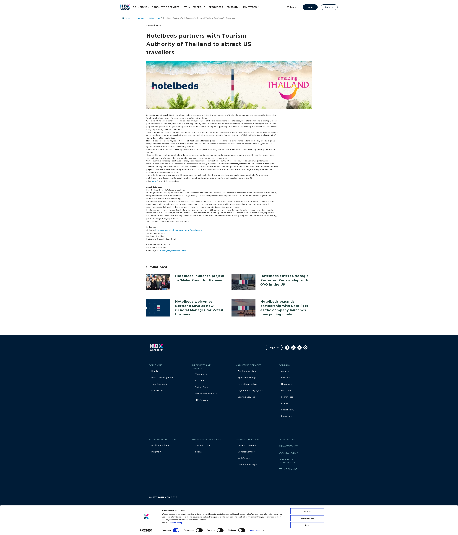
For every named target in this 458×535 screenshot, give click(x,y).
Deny (307, 525)
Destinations (157, 390)
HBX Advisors (201, 400)
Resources (286, 390)
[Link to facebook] (287, 347)
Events (284, 403)
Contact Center (245, 452)
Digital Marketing (246, 465)
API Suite (199, 381)
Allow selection (307, 518)
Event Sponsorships (247, 384)
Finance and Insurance (206, 393)
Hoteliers (155, 371)
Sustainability (287, 410)
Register (329, 7)
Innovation (286, 416)
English (293, 7)
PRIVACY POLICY (288, 446)
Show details (255, 530)
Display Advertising (247, 371)
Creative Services (246, 397)
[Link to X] (293, 347)
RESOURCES (216, 7)
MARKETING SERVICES (248, 365)
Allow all (307, 511)
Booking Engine (159, 445)
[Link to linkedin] (299, 347)
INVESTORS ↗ (251, 7)
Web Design (244, 458)
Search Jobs (287, 397)
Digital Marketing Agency (250, 390)
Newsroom (139, 18)
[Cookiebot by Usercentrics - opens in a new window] (146, 530)
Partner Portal (202, 387)
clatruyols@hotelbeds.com (173, 250)
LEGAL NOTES (287, 439)
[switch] (199, 530)
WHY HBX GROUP (194, 7)
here (153, 181)
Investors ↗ (286, 378)
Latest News (154, 18)
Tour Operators (159, 384)
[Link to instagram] (305, 347)
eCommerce (201, 374)
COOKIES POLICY (288, 453)
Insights (155, 452)
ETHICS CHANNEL (289, 469)
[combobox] (295, 7)
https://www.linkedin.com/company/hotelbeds (177, 230)
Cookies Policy (175, 523)
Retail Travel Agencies (162, 378)
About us (286, 371)
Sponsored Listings (247, 378)
